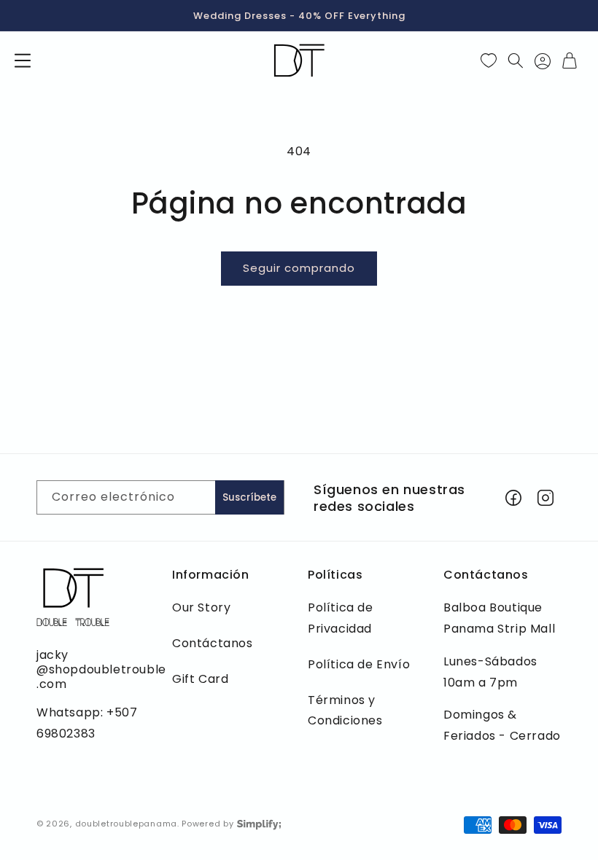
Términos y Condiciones (345, 711)
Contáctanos (212, 643)
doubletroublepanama (126, 823)
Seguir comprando (299, 267)
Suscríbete (249, 497)
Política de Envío (359, 664)
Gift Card (200, 679)
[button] (23, 60)
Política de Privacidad (340, 618)
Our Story (201, 607)
